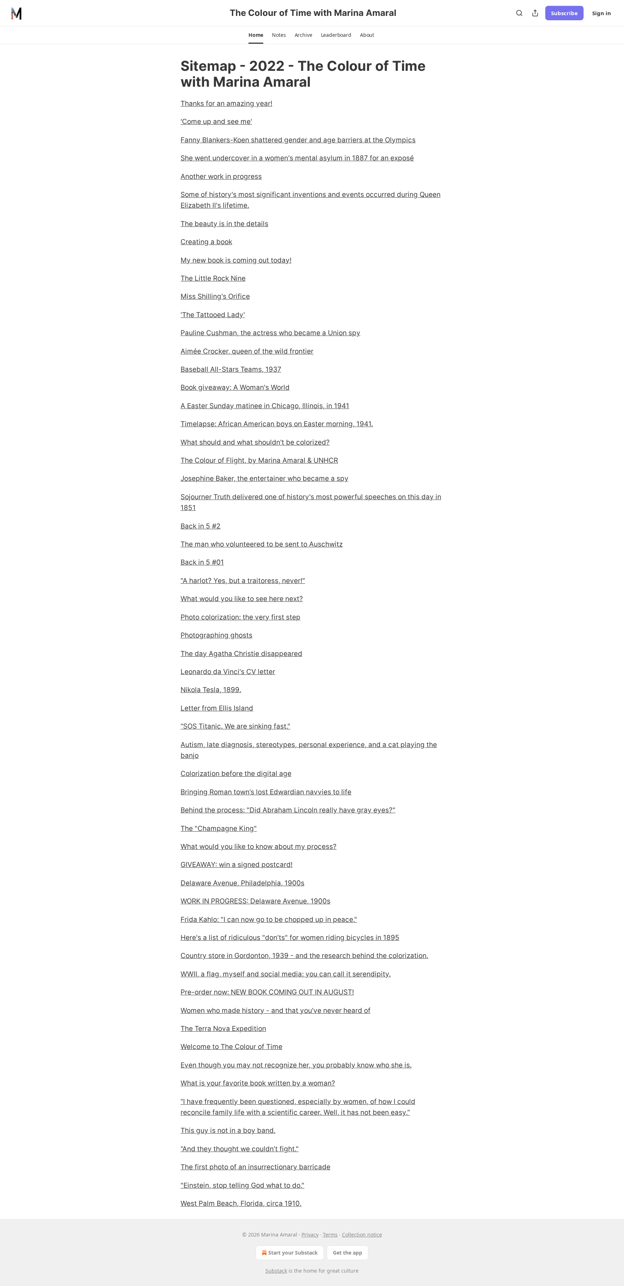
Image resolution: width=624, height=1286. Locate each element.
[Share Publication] (535, 13)
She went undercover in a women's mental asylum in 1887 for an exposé (297, 158)
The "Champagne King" (219, 828)
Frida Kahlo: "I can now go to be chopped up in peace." (269, 919)
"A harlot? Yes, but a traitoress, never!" (243, 581)
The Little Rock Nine (213, 278)
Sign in (601, 13)
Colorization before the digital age (236, 773)
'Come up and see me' (216, 121)
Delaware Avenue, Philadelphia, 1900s (242, 883)
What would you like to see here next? (242, 599)
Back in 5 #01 (202, 562)
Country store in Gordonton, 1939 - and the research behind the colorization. (304, 955)
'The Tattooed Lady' (213, 315)
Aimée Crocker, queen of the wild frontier (247, 351)
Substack (276, 1270)
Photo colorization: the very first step (240, 617)
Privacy (310, 1234)
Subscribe (564, 13)
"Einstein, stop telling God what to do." (242, 1185)
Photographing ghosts (216, 635)
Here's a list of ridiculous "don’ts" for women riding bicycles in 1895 (290, 937)
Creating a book (206, 242)
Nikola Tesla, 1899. (211, 690)
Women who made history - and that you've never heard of (275, 1010)
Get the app (347, 1252)
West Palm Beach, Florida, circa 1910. (241, 1203)
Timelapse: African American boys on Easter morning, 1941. (277, 424)
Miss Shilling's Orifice (215, 296)
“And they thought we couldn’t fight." (240, 1149)
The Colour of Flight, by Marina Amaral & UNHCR (259, 460)
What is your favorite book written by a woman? (258, 1083)
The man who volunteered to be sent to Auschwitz (262, 544)
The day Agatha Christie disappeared (241, 654)
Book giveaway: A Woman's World (235, 387)
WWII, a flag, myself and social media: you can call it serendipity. (286, 974)
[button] (256, 35)
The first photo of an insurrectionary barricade (255, 1167)
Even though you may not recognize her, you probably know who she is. (296, 1065)
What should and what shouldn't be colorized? (255, 442)
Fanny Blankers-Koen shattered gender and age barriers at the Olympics (298, 140)
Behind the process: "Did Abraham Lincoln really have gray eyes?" (288, 810)
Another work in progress (221, 176)
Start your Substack (293, 1252)
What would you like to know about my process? (259, 846)
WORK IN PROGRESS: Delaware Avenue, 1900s (255, 901)
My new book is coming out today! (236, 260)
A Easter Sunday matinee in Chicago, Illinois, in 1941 (265, 406)
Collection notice (362, 1234)
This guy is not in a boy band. (228, 1130)
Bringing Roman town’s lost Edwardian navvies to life (266, 792)
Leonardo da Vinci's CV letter (228, 672)
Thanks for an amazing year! (226, 103)
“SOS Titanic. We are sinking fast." (235, 726)
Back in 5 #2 (201, 526)
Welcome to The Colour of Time (231, 1047)
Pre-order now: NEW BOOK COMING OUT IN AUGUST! (267, 992)
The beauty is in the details (224, 224)
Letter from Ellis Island (217, 708)
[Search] (519, 13)
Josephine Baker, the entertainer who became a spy (264, 478)
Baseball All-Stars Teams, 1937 (231, 369)
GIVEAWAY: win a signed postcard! (236, 864)
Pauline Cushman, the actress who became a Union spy (270, 333)
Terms (330, 1234)
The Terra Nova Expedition (223, 1028)
